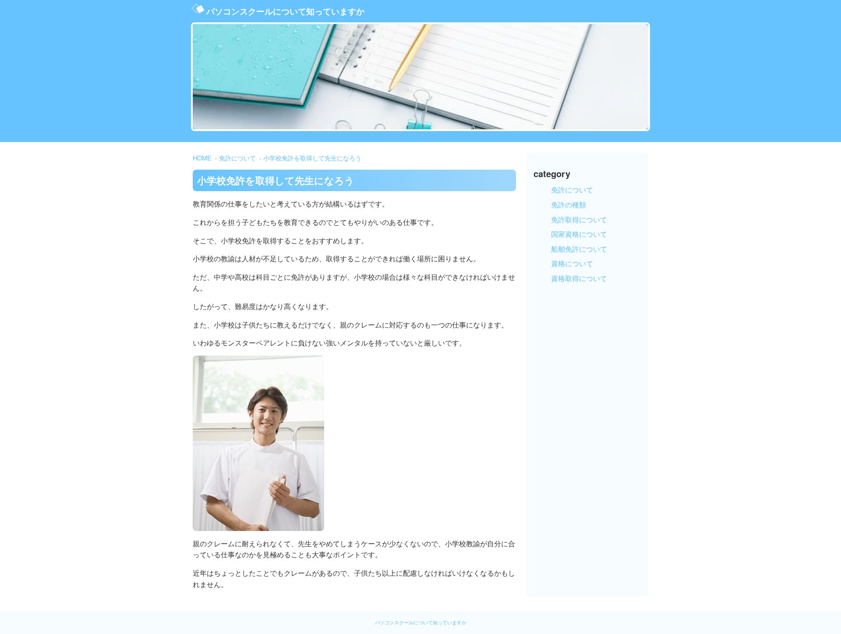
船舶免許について (579, 249)
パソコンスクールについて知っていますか (285, 11)
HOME (202, 157)
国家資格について (579, 234)
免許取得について (579, 219)
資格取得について (579, 278)
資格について (572, 263)
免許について (237, 157)
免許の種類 (568, 204)
